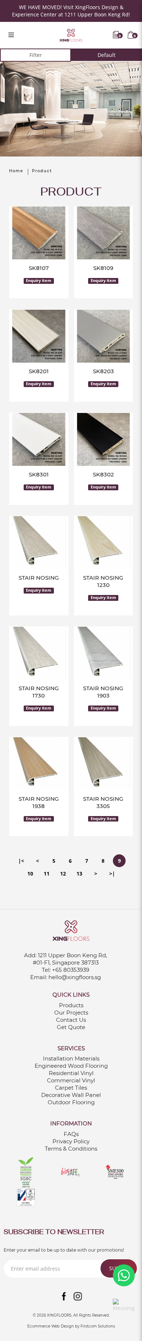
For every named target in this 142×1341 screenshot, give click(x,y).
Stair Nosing (39, 577)
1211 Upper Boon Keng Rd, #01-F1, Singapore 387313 (70, 959)
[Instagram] (78, 1296)
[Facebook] (64, 1296)
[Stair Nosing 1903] (103, 653)
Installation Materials (71, 1058)
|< (21, 860)
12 (63, 873)
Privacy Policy (71, 1141)
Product (42, 171)
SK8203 (103, 371)
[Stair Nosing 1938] (38, 763)
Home (16, 171)
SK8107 (39, 267)
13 (79, 873)
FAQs (71, 1134)
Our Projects (71, 1012)
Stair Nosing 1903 (103, 692)
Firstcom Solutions (97, 1326)
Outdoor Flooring (71, 1102)
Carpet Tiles (71, 1087)
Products (71, 1005)
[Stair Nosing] (38, 542)
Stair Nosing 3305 (103, 802)
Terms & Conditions (71, 1148)
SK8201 (39, 371)
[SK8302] (103, 439)
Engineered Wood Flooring (71, 1065)
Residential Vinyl (71, 1073)
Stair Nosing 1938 (39, 802)
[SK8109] (103, 232)
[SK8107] (38, 232)
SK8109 (103, 267)
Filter (35, 54)
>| (112, 873)
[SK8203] (103, 336)
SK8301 (39, 474)
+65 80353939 (70, 969)
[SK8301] (38, 439)
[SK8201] (38, 336)
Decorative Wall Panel (71, 1094)
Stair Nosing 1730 (39, 692)
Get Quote (71, 1027)
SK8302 (103, 474)
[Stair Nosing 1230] (103, 542)
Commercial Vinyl (71, 1080)
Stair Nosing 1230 (103, 581)
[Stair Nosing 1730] (38, 653)
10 (30, 873)
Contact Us (71, 1019)
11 (47, 873)
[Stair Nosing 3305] (103, 763)
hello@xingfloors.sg (74, 977)
